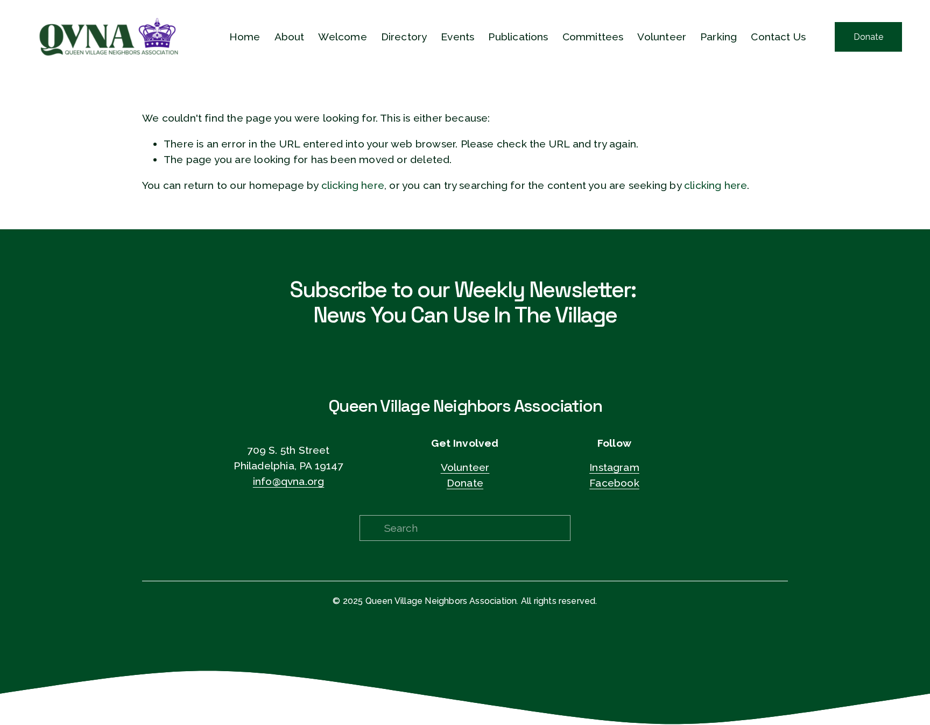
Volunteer (465, 467)
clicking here (353, 185)
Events (457, 37)
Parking (718, 37)
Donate (868, 37)
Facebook (614, 483)
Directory (404, 37)
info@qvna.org (289, 481)
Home (244, 37)
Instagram (614, 467)
